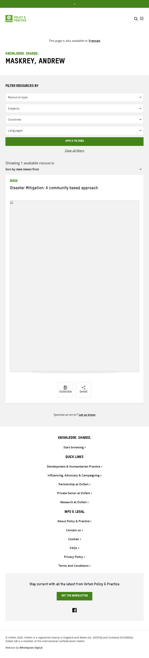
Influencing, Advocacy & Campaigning (74, 475)
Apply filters (74, 141)
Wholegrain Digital (31, 647)
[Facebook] (74, 610)
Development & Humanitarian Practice (73, 466)
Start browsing (73, 447)
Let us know (87, 415)
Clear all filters (74, 151)
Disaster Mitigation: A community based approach (54, 189)
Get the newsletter (74, 596)
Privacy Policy (73, 557)
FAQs (73, 548)
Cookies (73, 539)
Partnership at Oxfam (73, 484)
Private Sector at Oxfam (73, 493)
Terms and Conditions (73, 565)
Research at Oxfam (73, 502)
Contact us (73, 530)
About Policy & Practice (73, 521)
